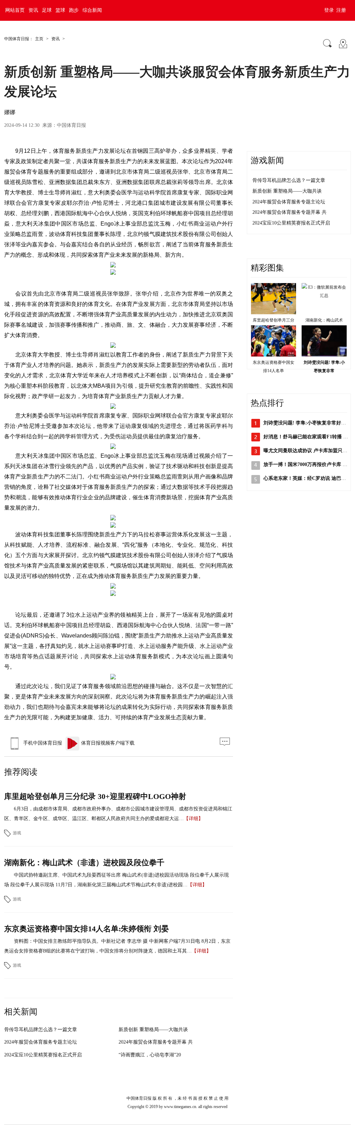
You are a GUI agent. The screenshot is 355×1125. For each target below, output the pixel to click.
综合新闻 (92, 10)
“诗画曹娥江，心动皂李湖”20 (150, 1054)
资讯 (33, 10)
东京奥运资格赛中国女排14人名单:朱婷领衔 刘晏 (86, 928)
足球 (47, 10)
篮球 (60, 10)
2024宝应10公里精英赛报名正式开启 (43, 1054)
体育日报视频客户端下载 (108, 743)
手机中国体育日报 (42, 743)
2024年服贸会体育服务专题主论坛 (40, 1042)
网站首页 (15, 10)
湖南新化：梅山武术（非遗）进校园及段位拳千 (84, 862)
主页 (39, 38)
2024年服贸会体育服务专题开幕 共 (156, 1042)
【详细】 (193, 818)
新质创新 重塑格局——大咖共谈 (153, 1029)
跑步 (74, 10)
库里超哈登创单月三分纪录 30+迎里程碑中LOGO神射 (95, 796)
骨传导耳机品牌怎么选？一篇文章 (40, 1029)
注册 (341, 10)
